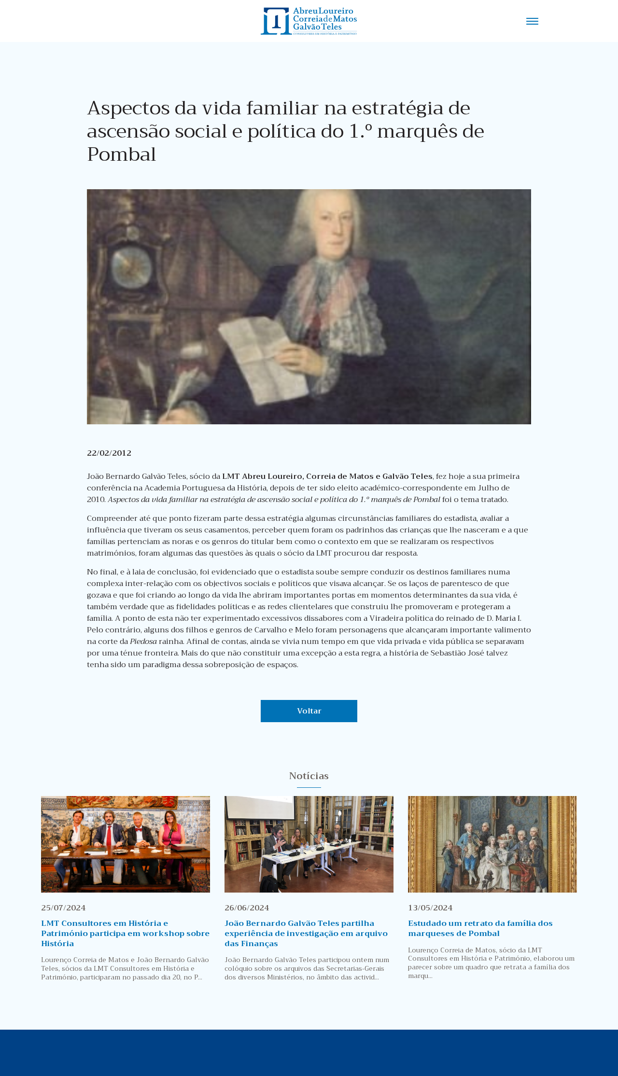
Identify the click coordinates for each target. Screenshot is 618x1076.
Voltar (309, 711)
